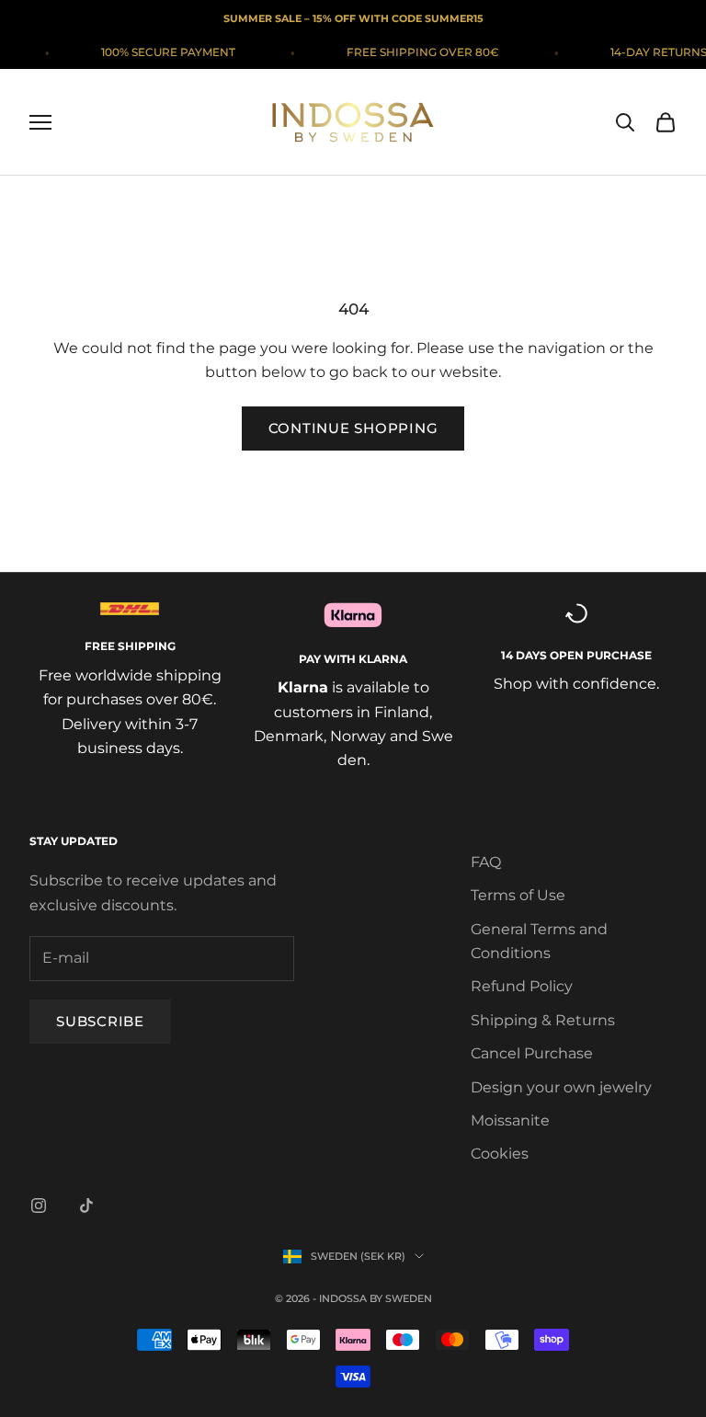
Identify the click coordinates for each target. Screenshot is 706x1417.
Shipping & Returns (543, 1020)
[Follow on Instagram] (38, 1205)
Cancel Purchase (532, 1053)
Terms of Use (518, 895)
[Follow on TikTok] (86, 1205)
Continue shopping (353, 428)
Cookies (500, 1153)
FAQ (486, 862)
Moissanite (510, 1120)
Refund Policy (522, 986)
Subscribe (100, 1021)
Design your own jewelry (561, 1087)
